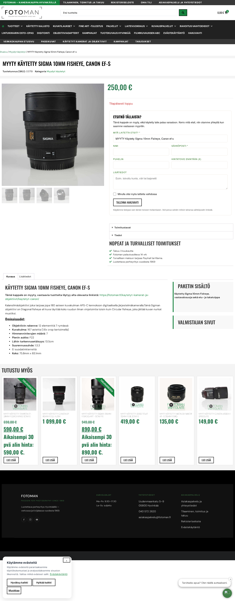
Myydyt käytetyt (17, 51)
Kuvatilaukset (62, 26)
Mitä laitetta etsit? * (126, 133)
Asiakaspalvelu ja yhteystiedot (180, 2)
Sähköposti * (180, 146)
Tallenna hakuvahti (127, 202)
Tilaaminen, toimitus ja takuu (83, 2)
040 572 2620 (147, 511)
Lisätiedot (120, 172)
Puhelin (118, 159)
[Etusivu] (3, 26)
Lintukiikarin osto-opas (18, 33)
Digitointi (43, 33)
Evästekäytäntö (174, 33)
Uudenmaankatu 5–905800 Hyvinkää (151, 503)
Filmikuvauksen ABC (147, 33)
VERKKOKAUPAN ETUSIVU (18, 41)
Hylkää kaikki (44, 582)
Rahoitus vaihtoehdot (194, 26)
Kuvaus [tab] (10, 276)
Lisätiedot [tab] (25, 276)
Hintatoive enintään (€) (186, 159)
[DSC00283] (53, 135)
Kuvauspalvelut (162, 26)
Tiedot (118, 235)
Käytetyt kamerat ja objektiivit (85, 41)
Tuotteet (13, 26)
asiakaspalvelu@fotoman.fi (155, 517)
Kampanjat (89, 33)
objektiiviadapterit (66, 33)
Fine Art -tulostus (91, 26)
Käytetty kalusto (38, 26)
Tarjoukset (143, 41)
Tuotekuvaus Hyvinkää (115, 33)
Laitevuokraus (135, 26)
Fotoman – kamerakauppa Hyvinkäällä (29, 2)
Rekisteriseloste (122, 2)
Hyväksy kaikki (19, 582)
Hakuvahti (195, 33)
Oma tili (146, 2)
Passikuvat (48, 41)
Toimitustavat (122, 227)
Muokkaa (14, 590)
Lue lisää (11, 460)
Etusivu (3, 51)
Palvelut (112, 26)
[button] (171, 227)
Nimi (115, 146)
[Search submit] (183, 12)
